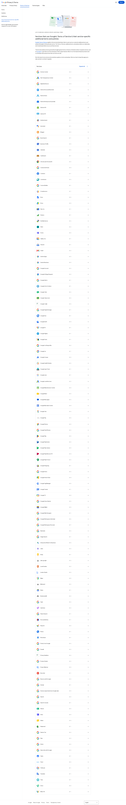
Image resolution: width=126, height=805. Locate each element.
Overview (4, 5)
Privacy (43, 802)
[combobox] (91, 802)
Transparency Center (56, 802)
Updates (3, 13)
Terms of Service (24, 5)
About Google (36, 802)
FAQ (44, 5)
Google (30, 802)
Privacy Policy (13, 5)
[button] (116, 2)
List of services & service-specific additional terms (10, 20)
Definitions (4, 16)
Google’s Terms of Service (41, 42)
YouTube (39, 51)
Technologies (36, 5)
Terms (3, 9)
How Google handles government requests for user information (9, 25)
